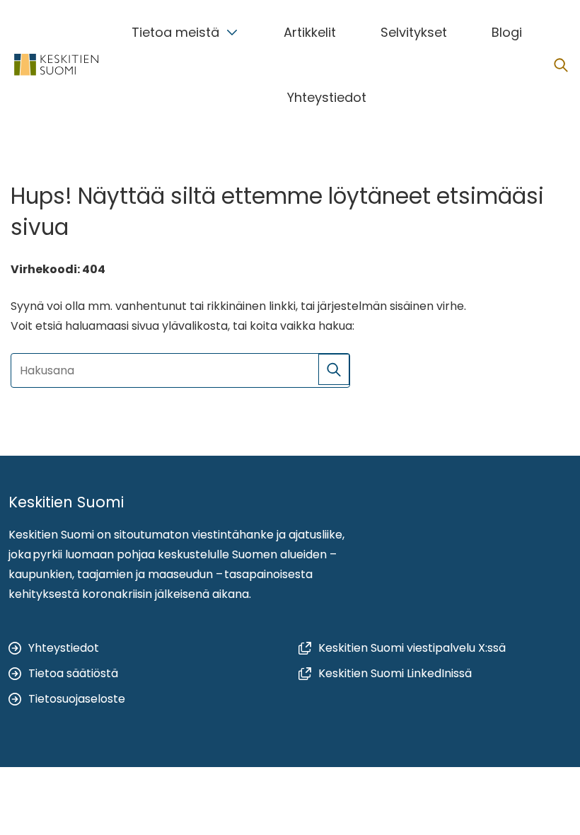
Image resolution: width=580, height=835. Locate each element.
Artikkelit (310, 32)
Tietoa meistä (175, 32)
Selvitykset (414, 32)
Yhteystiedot (326, 97)
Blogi (507, 32)
